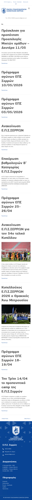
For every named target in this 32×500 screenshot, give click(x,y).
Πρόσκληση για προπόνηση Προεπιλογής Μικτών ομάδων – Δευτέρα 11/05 (15, 39)
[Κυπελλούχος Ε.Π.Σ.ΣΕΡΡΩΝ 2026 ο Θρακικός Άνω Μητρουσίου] (16, 314)
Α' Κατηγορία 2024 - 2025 (9, 465)
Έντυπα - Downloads (7, 485)
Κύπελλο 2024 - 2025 (8, 471)
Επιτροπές (5, 481)
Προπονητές (5, 488)
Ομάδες (4, 487)
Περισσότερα (4, 63)
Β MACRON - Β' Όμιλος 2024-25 (10, 469)
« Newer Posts (4, 418)
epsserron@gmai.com (10, 454)
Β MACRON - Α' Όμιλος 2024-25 (10, 467)
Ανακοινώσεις (6, 483)
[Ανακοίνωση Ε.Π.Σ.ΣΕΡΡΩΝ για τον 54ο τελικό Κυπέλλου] (16, 251)
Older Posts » (27, 418)
